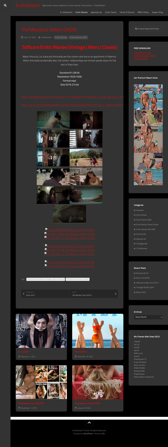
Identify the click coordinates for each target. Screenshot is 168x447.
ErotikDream (28, 5)
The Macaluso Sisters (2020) (78, 279)
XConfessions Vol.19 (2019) (31, 403)
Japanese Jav (96, 12)
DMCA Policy (143, 12)
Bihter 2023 (141, 292)
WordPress (88, 433)
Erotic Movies (81, 12)
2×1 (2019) (23, 352)
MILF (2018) (80, 352)
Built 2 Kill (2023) (142, 278)
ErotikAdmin (46, 37)
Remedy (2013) (142, 273)
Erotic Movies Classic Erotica (147, 224)
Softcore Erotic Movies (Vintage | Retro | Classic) (45, 279)
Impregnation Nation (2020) (87, 403)
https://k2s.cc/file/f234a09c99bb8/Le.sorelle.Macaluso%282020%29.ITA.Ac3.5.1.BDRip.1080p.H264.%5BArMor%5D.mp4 (85, 104)
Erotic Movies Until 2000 (145, 229)
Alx (103, 433)
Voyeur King (157, 12)
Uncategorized (141, 244)
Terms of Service (127, 12)
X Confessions (66, 12)
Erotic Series (110, 12)
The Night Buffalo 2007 (145, 287)
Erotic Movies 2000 (78, 37)
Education (140, 210)
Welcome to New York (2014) (147, 283)
